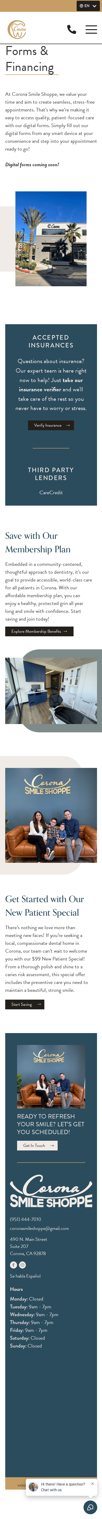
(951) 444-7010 (25, 1219)
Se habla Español (25, 1275)
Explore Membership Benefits (36, 631)
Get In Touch (34, 1145)
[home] (19, 29)
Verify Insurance (47, 425)
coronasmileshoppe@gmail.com (39, 1228)
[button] (88, 6)
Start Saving (21, 1004)
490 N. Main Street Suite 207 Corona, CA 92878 (28, 1246)
